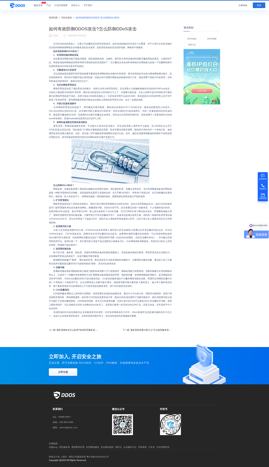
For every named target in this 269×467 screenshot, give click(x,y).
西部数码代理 (78, 447)
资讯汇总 (192, 45)
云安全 (151, 447)
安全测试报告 (107, 447)
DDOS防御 (211, 39)
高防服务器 (64, 447)
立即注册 (63, 372)
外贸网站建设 (92, 447)
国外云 (118, 447)
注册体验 (242, 5)
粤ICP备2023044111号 (98, 456)
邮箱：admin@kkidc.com (65, 427)
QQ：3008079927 (62, 417)
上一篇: (75, 330)
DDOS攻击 (66, 17)
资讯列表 (53, 17)
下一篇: (149, 330)
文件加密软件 (163, 447)
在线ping (53, 447)
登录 (259, 5)
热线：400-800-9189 (63, 422)
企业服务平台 (130, 447)
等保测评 (142, 447)
